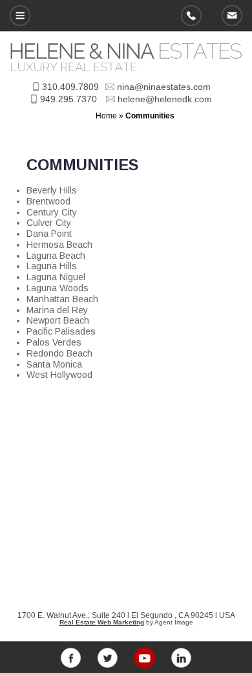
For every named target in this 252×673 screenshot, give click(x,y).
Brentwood (48, 201)
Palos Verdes (53, 342)
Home (106, 115)
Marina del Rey (57, 310)
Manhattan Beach (62, 299)
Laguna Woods (57, 288)
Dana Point (49, 233)
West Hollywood (59, 375)
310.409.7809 (70, 87)
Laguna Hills (51, 266)
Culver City (48, 222)
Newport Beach (57, 320)
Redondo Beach (59, 353)
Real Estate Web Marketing (101, 622)
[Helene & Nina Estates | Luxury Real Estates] (126, 68)
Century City (51, 212)
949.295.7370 (191, 15)
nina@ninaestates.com (164, 87)
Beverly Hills (51, 190)
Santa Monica (54, 364)
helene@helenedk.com (231, 15)
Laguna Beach (55, 255)
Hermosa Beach (59, 244)
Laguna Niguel (55, 277)
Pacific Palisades (61, 331)
